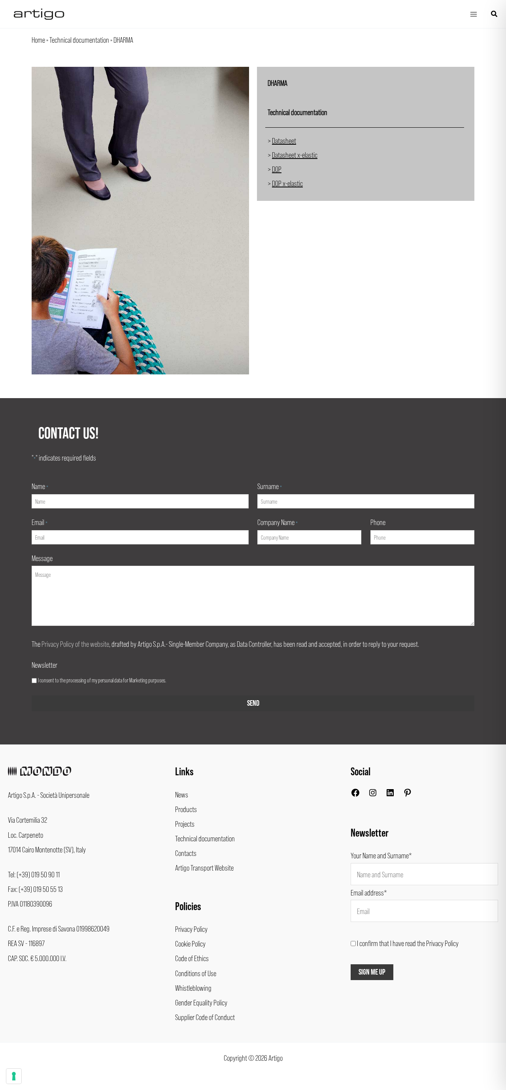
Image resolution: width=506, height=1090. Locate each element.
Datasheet (284, 140)
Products (186, 809)
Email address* (369, 892)
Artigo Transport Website (204, 867)
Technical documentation (79, 39)
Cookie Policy (190, 943)
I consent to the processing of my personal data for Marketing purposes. (102, 680)
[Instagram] (373, 794)
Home (38, 39)
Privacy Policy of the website (75, 643)
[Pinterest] (407, 794)
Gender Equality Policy (201, 1002)
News (181, 794)
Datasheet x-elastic (294, 154)
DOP (276, 169)
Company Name (277, 522)
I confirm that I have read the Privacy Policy (408, 943)
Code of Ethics (192, 958)
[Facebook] (355, 794)
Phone (377, 522)
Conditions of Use (195, 973)
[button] (494, 14)
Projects (184, 823)
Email (39, 522)
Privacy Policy (191, 928)
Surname (269, 486)
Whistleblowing (193, 987)
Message (42, 558)
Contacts (185, 853)
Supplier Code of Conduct (205, 1017)
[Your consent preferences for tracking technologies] (13, 1076)
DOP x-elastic (287, 183)
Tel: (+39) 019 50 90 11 (34, 874)
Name (40, 486)
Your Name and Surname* (381, 855)
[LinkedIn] (390, 794)
